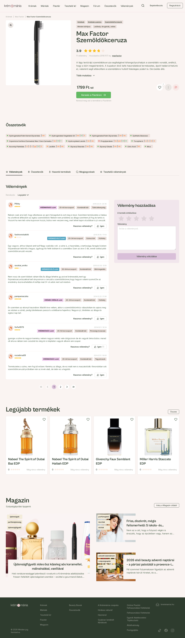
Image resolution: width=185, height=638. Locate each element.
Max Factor (19, 17)
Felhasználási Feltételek (138, 613)
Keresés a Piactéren (91, 95)
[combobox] (23, 195)
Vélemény (122, 224)
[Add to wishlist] (44, 419)
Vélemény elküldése (147, 256)
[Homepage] (12, 6)
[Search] (143, 6)
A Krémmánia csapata (108, 605)
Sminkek (80, 22)
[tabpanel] (92, 286)
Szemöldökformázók (113, 22)
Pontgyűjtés (132, 630)
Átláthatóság (133, 625)
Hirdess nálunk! (105, 610)
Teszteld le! (70, 6)
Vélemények (127, 6)
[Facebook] (166, 630)
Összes (173, 412)
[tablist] (92, 172)
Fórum (96, 6)
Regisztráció (175, 5)
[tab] (14, 172)
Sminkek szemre (94, 22)
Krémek (32, 6)
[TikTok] (159, 630)
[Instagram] (172, 630)
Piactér (56, 6)
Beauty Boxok (75, 605)
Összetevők (110, 6)
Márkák (45, 6)
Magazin (84, 6)
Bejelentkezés (156, 5)
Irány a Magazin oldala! (166, 505)
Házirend (102, 615)
